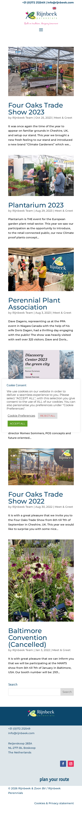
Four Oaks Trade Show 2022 (35, 497)
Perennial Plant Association (34, 303)
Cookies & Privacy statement (54, 803)
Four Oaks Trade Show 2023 (35, 108)
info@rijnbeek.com (21, 733)
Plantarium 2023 (36, 205)
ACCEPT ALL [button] (17, 423)
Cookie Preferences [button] (21, 415)
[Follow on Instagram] (71, 764)
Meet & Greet (63, 117)
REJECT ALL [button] (47, 415)
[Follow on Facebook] (63, 764)
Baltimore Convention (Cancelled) (27, 638)
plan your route (54, 779)
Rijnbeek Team (22, 117)
